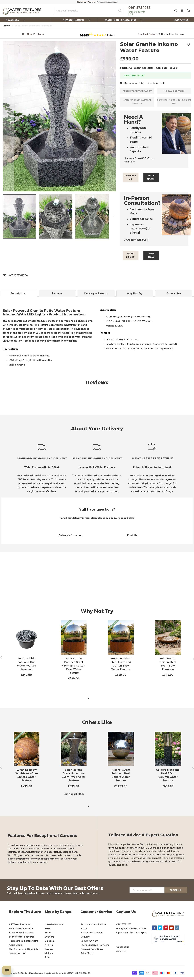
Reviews (57, 293)
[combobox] (88, 10)
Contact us (130, 177)
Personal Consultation (93, 924)
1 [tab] (88, 698)
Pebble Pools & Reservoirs (23, 940)
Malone (49, 953)
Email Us (132, 535)
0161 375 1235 (124, 924)
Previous (1, 657)
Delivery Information (70, 535)
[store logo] (22, 10)
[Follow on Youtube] (171, 927)
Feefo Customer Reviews (95, 945)
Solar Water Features (21, 928)
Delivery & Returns (96, 293)
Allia (47, 957)
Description (18, 293)
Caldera (49, 940)
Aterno (49, 945)
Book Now (151, 255)
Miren (48, 928)
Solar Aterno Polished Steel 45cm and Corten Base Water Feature (73, 665)
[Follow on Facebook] (154, 927)
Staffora (49, 936)
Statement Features (86, 2)
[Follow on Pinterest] (165, 927)
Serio (48, 932)
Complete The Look (167, 67)
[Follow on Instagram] (177, 927)
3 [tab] (97, 698)
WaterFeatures (36, 973)
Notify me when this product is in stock (142, 83)
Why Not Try (135, 293)
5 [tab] (105, 698)
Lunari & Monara (54, 924)
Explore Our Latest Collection (137, 67)
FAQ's (84, 928)
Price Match (151, 177)
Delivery (85, 936)
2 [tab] (92, 698)
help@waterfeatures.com (131, 928)
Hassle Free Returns (172, 34)
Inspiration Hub (17, 953)
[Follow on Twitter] (160, 927)
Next (193, 659)
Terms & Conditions (92, 949)
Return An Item (89, 940)
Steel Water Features (21, 932)
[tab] (97, 319)
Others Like (173, 293)
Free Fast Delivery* (147, 34)
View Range (130, 255)
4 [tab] (101, 698)
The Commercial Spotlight (24, 949)
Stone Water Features (21, 936)
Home (7, 25)
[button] (8, 116)
